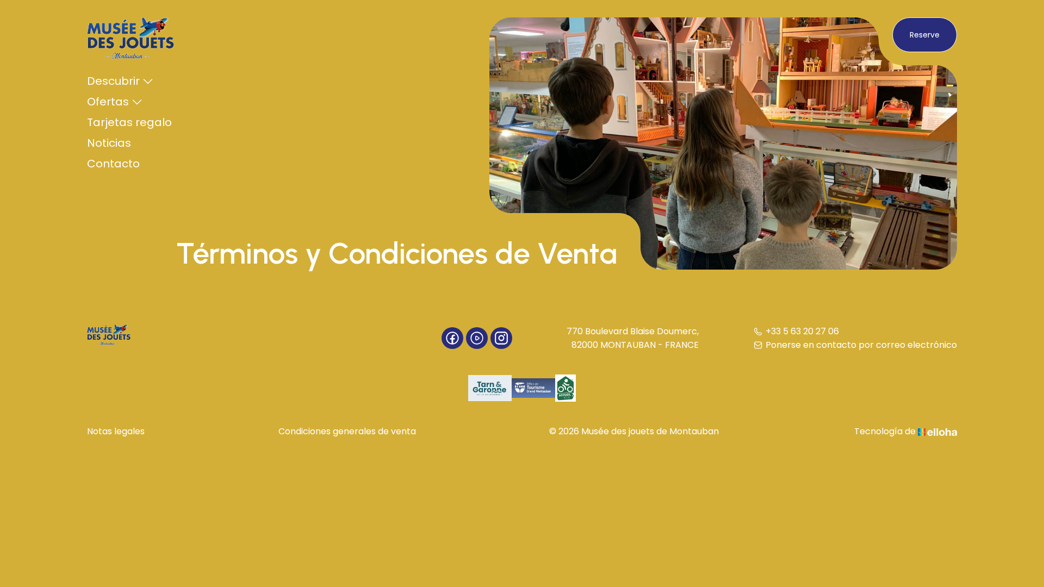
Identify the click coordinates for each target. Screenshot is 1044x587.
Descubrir (113, 81)
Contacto (113, 163)
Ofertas (108, 101)
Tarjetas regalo (129, 122)
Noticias (109, 143)
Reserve (925, 34)
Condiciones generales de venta (347, 431)
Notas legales (116, 431)
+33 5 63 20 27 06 (802, 331)
